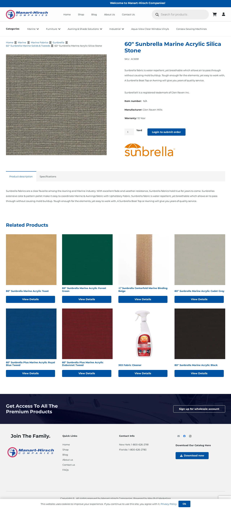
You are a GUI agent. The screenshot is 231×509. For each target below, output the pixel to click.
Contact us (68, 464)
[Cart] (215, 14)
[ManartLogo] (27, 14)
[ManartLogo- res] (31, 452)
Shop (65, 449)
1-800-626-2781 (140, 444)
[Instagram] (190, 436)
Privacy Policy (169, 503)
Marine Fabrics (39, 42)
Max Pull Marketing (159, 498)
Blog (65, 454)
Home (9, 42)
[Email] (179, 436)
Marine (22, 42)
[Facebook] (185, 436)
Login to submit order (166, 132)
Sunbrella (58, 42)
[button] (37, 29)
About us (67, 459)
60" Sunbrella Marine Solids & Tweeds (28, 45)
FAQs (65, 469)
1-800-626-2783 (137, 449)
